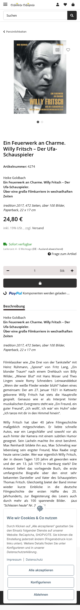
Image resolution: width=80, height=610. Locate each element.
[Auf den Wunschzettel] (68, 49)
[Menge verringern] (8, 270)
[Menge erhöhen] (72, 270)
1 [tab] (38, 122)
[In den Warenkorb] (40, 283)
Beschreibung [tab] (14, 306)
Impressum (14, 559)
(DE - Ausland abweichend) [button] (47, 249)
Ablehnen (41, 594)
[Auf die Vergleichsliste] (57, 49)
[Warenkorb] (73, 4)
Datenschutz (34, 559)
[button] (57, 4)
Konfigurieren (41, 582)
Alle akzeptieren (41, 570)
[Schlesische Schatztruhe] (23, 4)
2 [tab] (42, 122)
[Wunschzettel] (65, 4)
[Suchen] (72, 15)
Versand (38, 228)
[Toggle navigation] (5, 2)
